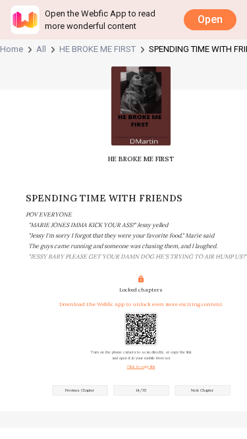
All (41, 49)
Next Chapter (202, 390)
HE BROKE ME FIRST (97, 49)
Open (210, 19)
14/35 (141, 390)
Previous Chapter (79, 390)
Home (11, 49)
